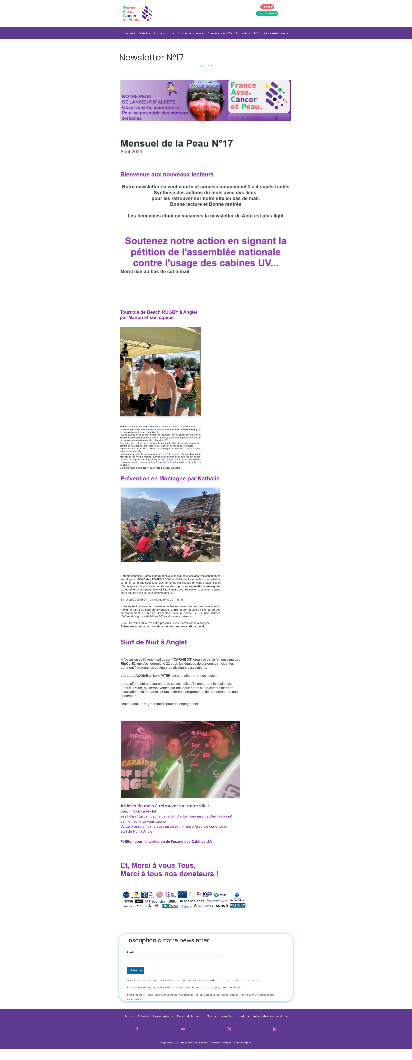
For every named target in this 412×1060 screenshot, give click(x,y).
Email (131, 952)
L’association (162, 33)
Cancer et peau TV (220, 33)
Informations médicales (269, 33)
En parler (241, 33)
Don (267, 7)
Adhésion (267, 13)
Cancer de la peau (189, 33)
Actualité (144, 33)
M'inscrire (136, 970)
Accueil (130, 33)
